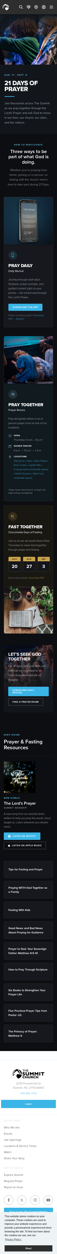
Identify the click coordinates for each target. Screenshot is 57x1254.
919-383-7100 (28, 1093)
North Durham (23, 473)
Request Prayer (13, 1181)
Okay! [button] (28, 1248)
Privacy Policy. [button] (13, 1239)
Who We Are (12, 1127)
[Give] (28, 7)
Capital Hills (34, 465)
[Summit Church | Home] (6, 7)
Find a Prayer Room (26, 702)
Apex (29, 461)
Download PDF (36, 578)
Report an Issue (13, 1187)
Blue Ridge (41, 461)
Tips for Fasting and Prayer (25, 869)
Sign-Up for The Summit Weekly (29, 1212)
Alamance (19, 461)
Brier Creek (20, 465)
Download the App (25, 307)
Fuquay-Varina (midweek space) (31, 469)
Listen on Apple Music (27, 845)
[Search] (21, 7)
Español (20, 319)
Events (8, 1134)
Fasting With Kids (19, 910)
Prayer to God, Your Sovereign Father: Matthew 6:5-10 (27, 951)
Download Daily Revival (23, 691)
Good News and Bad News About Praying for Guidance (26, 930)
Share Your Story (14, 1158)
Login (28, 1104)
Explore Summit (13, 1175)
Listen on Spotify (24, 836)
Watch (8, 1152)
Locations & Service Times (20, 1146)
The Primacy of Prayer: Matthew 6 (22, 1033)
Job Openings (12, 1140)
